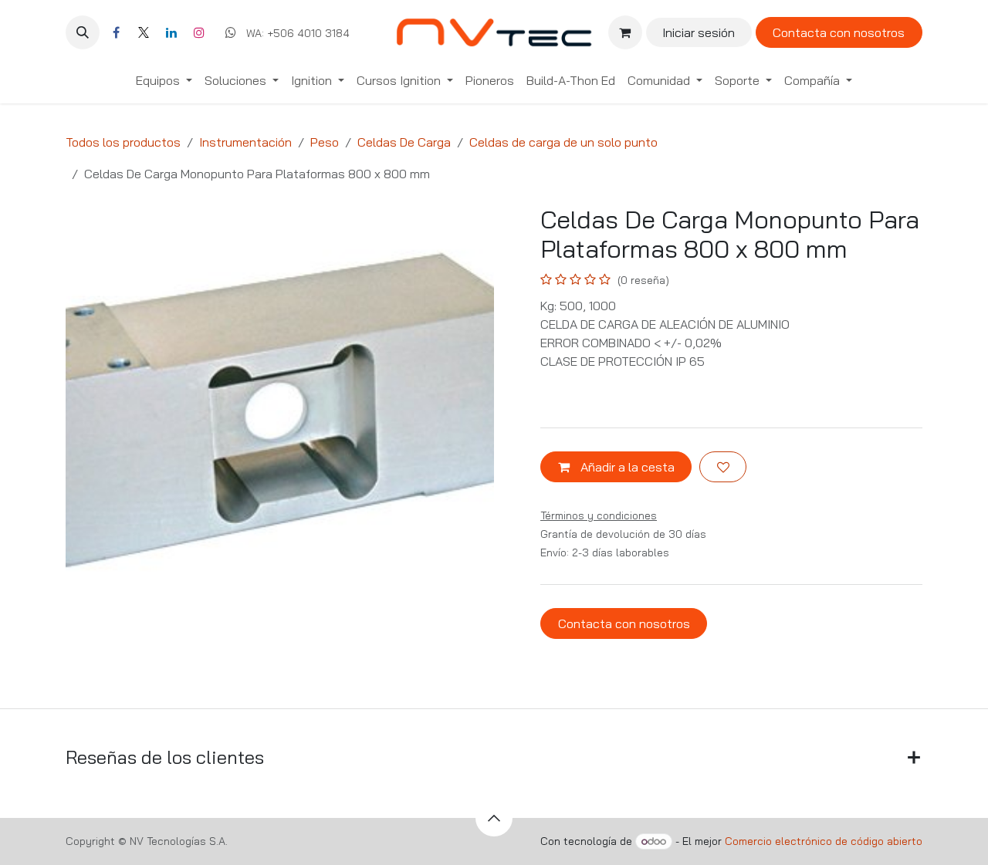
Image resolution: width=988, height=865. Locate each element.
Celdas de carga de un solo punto (563, 142)
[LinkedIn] (171, 32)
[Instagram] (199, 32)
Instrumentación (245, 142)
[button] (83, 32)
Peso (324, 142)
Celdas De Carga (404, 142)
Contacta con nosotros (839, 32)
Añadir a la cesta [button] (626, 467)
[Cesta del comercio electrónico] (625, 32)
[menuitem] (164, 80)
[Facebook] (115, 32)
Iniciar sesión (698, 32)
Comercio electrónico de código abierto (823, 841)
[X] (143, 32)
